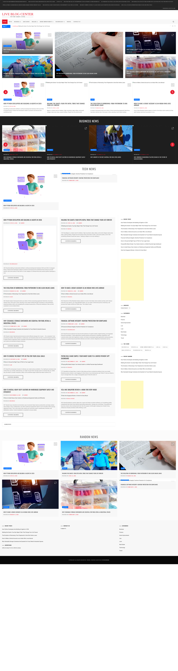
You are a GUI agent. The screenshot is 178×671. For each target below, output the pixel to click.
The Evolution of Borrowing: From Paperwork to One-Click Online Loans (76, 73)
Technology (59, 21)
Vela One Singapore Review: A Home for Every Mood (79, 389)
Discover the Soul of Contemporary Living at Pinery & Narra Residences (81, 1)
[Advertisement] (132, 280)
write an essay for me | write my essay (11, 548)
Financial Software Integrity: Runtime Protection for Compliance (80, 178)
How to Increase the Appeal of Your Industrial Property (150, 157)
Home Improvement (46, 21)
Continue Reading (13, 277)
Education (26, 21)
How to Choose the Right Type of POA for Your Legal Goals (24, 356)
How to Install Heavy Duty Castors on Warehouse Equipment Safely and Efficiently (23, 158)
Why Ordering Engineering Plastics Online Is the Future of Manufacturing (107, 158)
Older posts (7, 424)
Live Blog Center (17, 14)
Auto (10, 21)
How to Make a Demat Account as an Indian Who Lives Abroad (31, 26)
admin (22, 223)
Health (34, 21)
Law (11, 365)
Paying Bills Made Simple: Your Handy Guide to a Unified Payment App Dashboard (85, 357)
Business (16, 21)
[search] (173, 22)
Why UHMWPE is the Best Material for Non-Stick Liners (62, 157)
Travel (69, 21)
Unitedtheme (105, 560)
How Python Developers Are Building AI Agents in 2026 (18, 49)
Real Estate (71, 398)
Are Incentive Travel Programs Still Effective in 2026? (41, 1)
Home (4, 21)
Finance (129, 45)
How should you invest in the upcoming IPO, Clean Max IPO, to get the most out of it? (152, 1)
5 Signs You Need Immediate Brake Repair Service (15, 1)
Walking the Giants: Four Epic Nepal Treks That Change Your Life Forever (23, 73)
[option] (24, 99)
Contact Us (59, 1)
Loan (58, 69)
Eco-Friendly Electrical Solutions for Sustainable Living (115, 1)
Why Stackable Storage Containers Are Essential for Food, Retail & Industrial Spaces (149, 72)
